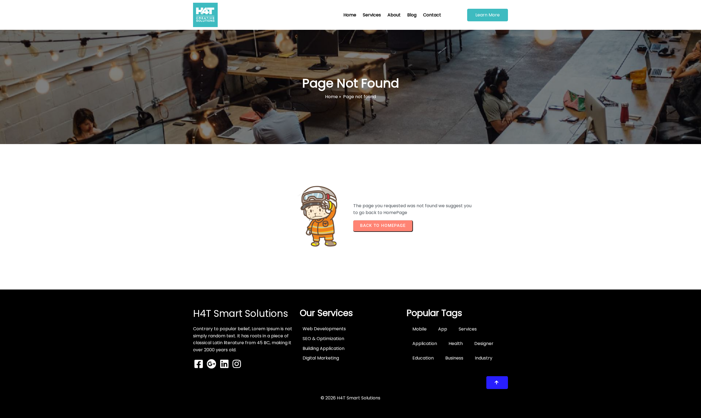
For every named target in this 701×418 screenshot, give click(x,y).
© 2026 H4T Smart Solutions (350, 398)
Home (331, 96)
